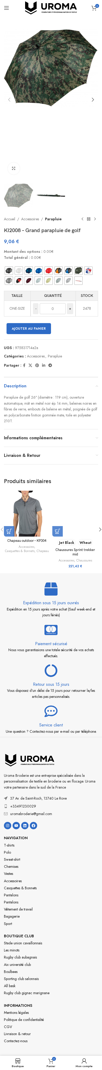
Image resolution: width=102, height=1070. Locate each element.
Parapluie (53, 219)
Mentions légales (16, 1012)
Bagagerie (12, 916)
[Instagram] (7, 825)
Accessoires (30, 219)
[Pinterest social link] (37, 365)
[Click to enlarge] (14, 168)
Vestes (8, 873)
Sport (8, 923)
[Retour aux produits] (89, 219)
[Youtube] (16, 825)
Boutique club (19, 936)
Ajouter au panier (29, 328)
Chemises (11, 866)
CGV (8, 1026)
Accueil (9, 219)
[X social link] (30, 365)
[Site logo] (51, 7)
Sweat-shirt (12, 859)
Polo (7, 852)
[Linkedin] (25, 825)
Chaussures (84, 560)
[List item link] (51, 806)
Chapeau (43, 551)
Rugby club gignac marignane (26, 993)
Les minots (11, 950)
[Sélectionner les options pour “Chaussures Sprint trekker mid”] (57, 531)
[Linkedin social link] (44, 365)
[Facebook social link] (24, 365)
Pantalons (11, 895)
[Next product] (95, 219)
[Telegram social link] (50, 365)
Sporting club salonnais (21, 978)
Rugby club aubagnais (20, 957)
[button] (9, 99)
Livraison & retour (17, 1033)
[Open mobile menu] (6, 8)
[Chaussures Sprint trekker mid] (75, 514)
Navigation (16, 838)
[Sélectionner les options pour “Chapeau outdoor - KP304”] (9, 531)
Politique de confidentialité (24, 1019)
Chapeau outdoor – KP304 (26, 541)
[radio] (9, 271)
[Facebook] (33, 825)
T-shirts (9, 845)
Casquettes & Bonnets (20, 551)
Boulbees (11, 971)
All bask (9, 985)
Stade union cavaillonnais (23, 943)
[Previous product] (82, 219)
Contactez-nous (15, 1041)
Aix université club (17, 964)
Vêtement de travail (18, 909)
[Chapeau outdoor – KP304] (27, 514)
